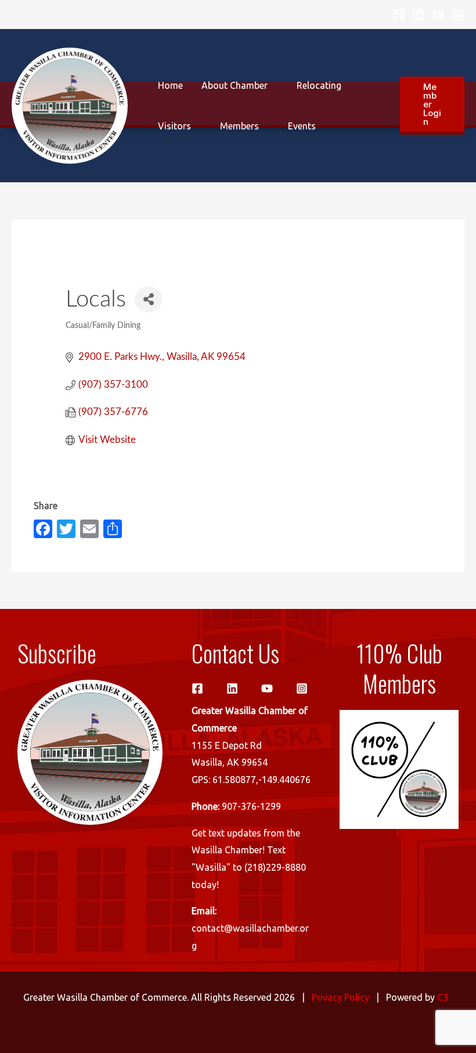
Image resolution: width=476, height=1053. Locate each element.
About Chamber (234, 85)
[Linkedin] (418, 15)
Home (170, 85)
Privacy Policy (340, 997)
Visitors (174, 126)
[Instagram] (458, 15)
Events (302, 126)
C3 (442, 997)
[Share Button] (149, 299)
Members (239, 126)
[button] (432, 106)
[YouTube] (438, 15)
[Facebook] (398, 15)
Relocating (319, 85)
